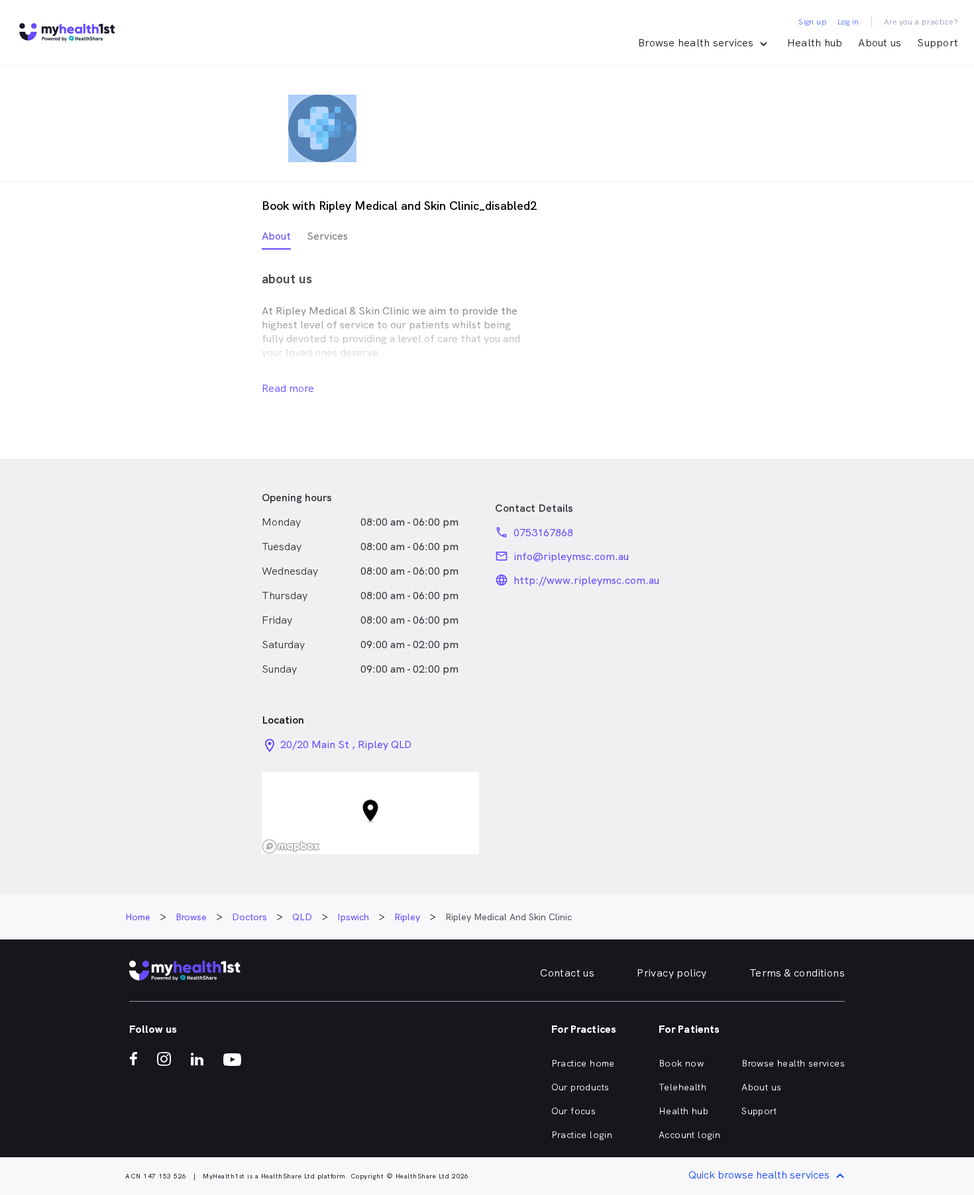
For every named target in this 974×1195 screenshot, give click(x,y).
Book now (681, 1063)
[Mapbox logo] (291, 846)
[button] (370, 813)
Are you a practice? (921, 22)
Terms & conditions (797, 973)
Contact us (567, 973)
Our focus (573, 1111)
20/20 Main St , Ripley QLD (345, 744)
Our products (580, 1087)
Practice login (582, 1135)
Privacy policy (672, 973)
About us (879, 43)
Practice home (583, 1063)
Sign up (812, 22)
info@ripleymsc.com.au (571, 556)
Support (937, 43)
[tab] (276, 239)
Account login (689, 1135)
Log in (848, 22)
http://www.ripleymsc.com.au (586, 580)
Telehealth (682, 1087)
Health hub (815, 43)
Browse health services (793, 1063)
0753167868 (543, 533)
